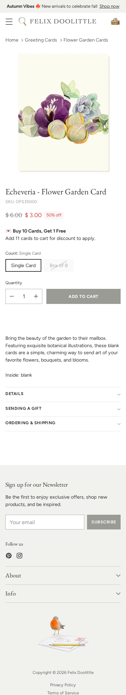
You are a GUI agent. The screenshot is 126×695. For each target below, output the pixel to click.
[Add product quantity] (36, 296)
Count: (23, 253)
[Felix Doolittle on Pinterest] (9, 557)
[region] (63, 6)
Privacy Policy (63, 684)
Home (11, 40)
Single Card (23, 265)
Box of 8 (59, 265)
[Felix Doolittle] (63, 21)
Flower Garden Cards (86, 40)
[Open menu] (9, 21)
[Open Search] (22, 21)
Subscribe (103, 521)
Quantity (13, 282)
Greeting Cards (41, 40)
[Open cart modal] (115, 21)
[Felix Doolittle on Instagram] (19, 557)
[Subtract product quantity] (12, 296)
